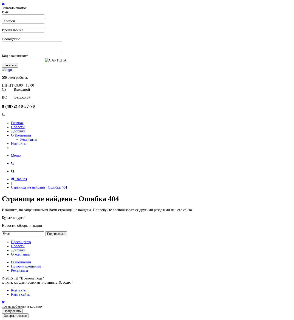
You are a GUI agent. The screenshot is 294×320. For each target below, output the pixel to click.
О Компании (21, 135)
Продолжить (12, 311)
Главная (17, 123)
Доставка (18, 131)
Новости (18, 127)
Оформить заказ (15, 315)
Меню (16, 155)
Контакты (18, 143)
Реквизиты (28, 139)
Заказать (10, 65)
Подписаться (56, 234)
